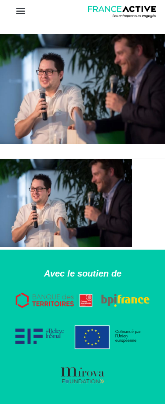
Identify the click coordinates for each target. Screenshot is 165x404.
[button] (20, 10)
